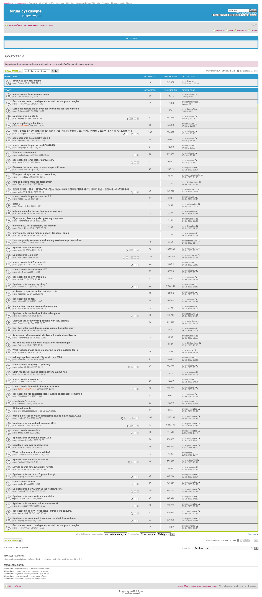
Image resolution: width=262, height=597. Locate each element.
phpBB (132, 591)
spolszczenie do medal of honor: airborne (35, 386)
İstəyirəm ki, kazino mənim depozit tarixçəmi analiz (41, 233)
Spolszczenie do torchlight (27, 247)
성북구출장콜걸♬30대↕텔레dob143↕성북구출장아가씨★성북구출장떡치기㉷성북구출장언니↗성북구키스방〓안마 (72, 130)
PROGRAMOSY (31, 25)
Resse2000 (23, 177)
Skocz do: (186, 548)
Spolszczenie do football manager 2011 (34, 423)
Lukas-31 (22, 367)
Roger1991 (23, 104)
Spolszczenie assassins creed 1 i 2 (31, 437)
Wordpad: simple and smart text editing (34, 174)
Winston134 (192, 189)
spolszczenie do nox (23, 481)
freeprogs (22, 148)
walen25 (21, 250)
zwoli (20, 162)
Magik (22, 498)
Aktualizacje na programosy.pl (16, 3)
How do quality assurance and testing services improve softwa (46, 240)
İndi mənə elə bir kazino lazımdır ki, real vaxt (37, 211)
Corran (21, 206)
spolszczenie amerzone (25, 379)
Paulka (21, 425)
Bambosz (22, 126)
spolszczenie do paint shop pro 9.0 (31, 196)
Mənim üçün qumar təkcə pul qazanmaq (34, 306)
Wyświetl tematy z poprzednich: (90, 534)
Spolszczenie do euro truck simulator (33, 496)
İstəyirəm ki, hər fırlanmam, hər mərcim (34, 225)
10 (134, 418)
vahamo (190, 94)
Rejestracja (241, 30)
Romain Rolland (25, 455)
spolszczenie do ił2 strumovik (29, 262)
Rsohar (21, 352)
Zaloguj (253, 30)
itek (19, 257)
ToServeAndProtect (27, 389)
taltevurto (191, 314)
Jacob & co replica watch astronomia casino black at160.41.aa (46, 415)
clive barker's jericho (23, 401)
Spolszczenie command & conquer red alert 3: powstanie (44, 518)
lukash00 (22, 301)
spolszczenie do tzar (23, 298)
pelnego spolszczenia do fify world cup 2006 (37, 357)
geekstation (192, 168)
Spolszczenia (46, 25)
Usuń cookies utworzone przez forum (200, 586)
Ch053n (21, 396)
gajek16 (21, 265)
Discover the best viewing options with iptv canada (40, 320)
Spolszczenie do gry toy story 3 (29, 284)
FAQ (231, 30)
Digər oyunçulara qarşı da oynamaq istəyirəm (37, 218)
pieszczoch (23, 506)
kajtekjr (21, 118)
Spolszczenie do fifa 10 (25, 116)
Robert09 (22, 286)
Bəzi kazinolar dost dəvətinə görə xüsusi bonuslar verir (43, 328)
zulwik (20, 279)
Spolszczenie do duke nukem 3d (30, 459)
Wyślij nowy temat (11, 70)
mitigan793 (192, 460)
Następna (252, 534)
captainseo (192, 321)
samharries (192, 248)
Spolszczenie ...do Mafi (25, 255)
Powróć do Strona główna (17, 547)
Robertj (21, 83)
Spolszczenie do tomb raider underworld (35, 503)
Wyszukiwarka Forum (247, 13)
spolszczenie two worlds (26, 430)
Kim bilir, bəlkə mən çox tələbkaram (32, 181)
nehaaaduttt (192, 204)
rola (19, 96)
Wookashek (23, 513)
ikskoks (190, 81)
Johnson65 (23, 111)
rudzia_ (21, 199)
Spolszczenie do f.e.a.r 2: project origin (34, 474)
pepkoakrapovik (25, 155)
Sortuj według (134, 534)
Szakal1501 (23, 491)
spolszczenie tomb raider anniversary (33, 160)
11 (137, 418)
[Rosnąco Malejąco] (166, 534)
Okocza (21, 382)
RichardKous (193, 182)
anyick (21, 418)
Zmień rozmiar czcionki (254, 24)
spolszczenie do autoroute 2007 (29, 269)
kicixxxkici (22, 440)
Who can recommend (24, 152)
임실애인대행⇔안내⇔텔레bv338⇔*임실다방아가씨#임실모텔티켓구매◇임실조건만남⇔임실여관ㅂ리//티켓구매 (70, 189)
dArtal (20, 433)
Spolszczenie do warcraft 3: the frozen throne (37, 489)
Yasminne (22, 294)
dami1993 (22, 360)
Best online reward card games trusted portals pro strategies (45, 101)
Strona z (228, 71)
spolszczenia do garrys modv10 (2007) (33, 145)
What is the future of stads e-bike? (31, 452)
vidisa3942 (22, 192)
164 (256, 71)
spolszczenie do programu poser (30, 94)
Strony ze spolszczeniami (26, 80)
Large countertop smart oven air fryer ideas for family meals (45, 108)
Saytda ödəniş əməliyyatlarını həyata (32, 467)
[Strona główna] (25, 9)
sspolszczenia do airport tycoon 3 (31, 138)
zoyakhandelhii (193, 175)
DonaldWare (192, 102)
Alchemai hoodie (21, 408)
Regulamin (220, 30)
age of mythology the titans (27, 123)
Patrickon (22, 184)
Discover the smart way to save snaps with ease (38, 167)
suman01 (191, 526)
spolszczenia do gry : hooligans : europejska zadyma (41, 510)
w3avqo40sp (23, 133)
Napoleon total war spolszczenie (30, 445)
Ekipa (180, 586)
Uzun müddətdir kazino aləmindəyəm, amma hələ (39, 372)
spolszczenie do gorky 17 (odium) (31, 364)
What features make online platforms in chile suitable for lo (45, 350)
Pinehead (22, 403)
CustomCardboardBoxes (29, 411)
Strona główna (15, 25)
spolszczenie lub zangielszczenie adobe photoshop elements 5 (47, 393)
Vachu (20, 484)
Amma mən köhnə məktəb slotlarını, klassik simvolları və (44, 335)
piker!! (20, 272)
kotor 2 (16, 203)
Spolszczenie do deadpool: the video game (36, 313)
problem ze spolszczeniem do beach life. (35, 291)
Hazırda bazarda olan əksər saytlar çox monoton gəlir (41, 342)
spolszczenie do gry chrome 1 (29, 276)
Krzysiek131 (23, 140)
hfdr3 (189, 453)
